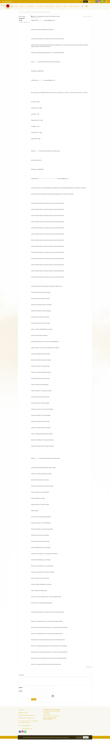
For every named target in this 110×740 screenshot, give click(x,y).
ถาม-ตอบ (25, 12)
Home (16, 6)
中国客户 (65, 6)
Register (85, 1)
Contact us (58, 6)
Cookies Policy (47, 714)
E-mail (21, 691)
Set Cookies (79, 737)
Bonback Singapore (48, 719)
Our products (30, 6)
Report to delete (87, 16)
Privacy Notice (47, 712)
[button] (82, 6)
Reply (34, 699)
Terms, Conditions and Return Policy (51, 716)
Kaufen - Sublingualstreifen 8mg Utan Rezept (39, 12)
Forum (20, 12)
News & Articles (49, 6)
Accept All (86, 737)
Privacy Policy (58, 737)
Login (81, 1)
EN (107, 1)
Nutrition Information (74, 6)
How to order (40, 6)
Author (21, 687)
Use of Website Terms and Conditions (52, 711)
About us (22, 6)
